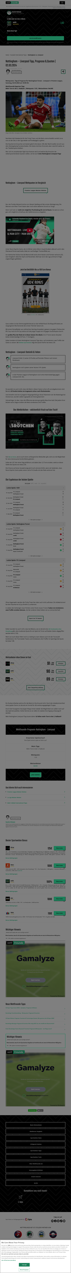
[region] (35, 1256)
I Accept (24, 1264)
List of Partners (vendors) (8, 1260)
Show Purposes (24, 1269)
